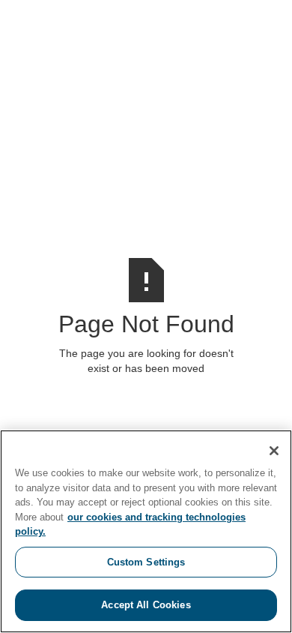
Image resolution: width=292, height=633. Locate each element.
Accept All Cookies (145, 604)
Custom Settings (146, 562)
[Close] (274, 450)
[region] (146, 531)
